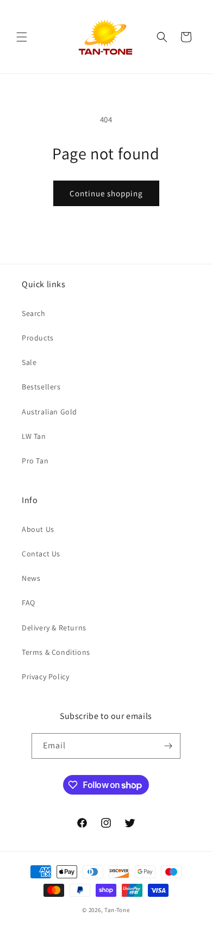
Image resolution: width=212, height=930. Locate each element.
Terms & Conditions (56, 652)
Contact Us (41, 554)
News (31, 578)
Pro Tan (35, 461)
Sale (29, 362)
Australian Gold (49, 412)
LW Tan (34, 436)
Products (38, 338)
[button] (22, 37)
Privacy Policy (45, 676)
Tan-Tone (117, 910)
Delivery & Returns (54, 628)
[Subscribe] (168, 746)
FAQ (28, 602)
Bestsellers (41, 387)
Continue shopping (106, 193)
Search (34, 313)
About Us (38, 529)
